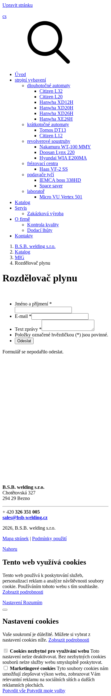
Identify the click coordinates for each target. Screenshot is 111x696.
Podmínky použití (49, 538)
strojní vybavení (30, 80)
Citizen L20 (51, 96)
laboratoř (35, 191)
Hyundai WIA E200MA (63, 157)
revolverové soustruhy (48, 141)
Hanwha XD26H (56, 113)
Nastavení (12, 602)
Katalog (22, 202)
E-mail (23, 316)
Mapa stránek (15, 538)
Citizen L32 (51, 91)
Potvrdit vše (14, 690)
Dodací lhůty (39, 230)
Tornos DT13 (52, 130)
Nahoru (9, 549)
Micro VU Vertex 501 (60, 196)
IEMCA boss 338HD (60, 180)
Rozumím (32, 602)
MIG (19, 257)
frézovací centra (42, 163)
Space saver (51, 185)
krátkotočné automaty (48, 124)
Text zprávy (28, 329)
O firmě (22, 219)
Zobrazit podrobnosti (22, 592)
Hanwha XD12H (56, 102)
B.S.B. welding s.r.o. (35, 246)
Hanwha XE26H (56, 119)
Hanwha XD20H (56, 107)
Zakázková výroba (45, 213)
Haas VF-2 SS (53, 169)
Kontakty (24, 235)
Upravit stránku (17, 5)
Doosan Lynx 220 (57, 152)
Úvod (20, 74)
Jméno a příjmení (33, 303)
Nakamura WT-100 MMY (65, 146)
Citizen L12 (51, 135)
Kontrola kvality (43, 224)
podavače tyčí (40, 174)
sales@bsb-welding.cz (24, 517)
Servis (21, 208)
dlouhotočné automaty (48, 85)
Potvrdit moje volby (46, 690)
